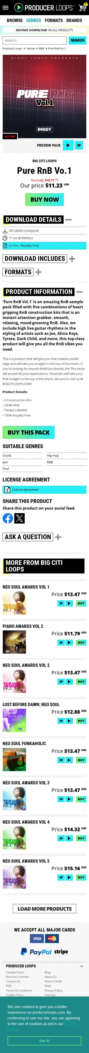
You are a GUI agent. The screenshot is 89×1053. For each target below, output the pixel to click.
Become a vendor (17, 977)
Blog (48, 972)
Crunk (7, 455)
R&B (50, 462)
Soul (6, 468)
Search (77, 40)
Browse (15, 20)
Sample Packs (15, 972)
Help (48, 986)
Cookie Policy (14, 995)
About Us (51, 977)
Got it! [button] (44, 1041)
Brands (74, 20)
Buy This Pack (28, 432)
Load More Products (44, 908)
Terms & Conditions (19, 990)
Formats (54, 20)
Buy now (44, 199)
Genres (33, 20)
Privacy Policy (53, 990)
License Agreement (25, 489)
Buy (81, 603)
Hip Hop (53, 455)
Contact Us (13, 981)
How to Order (53, 981)
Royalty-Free (30, 245)
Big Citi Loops (45, 161)
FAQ (8, 986)
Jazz (5, 462)
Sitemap (50, 995)
